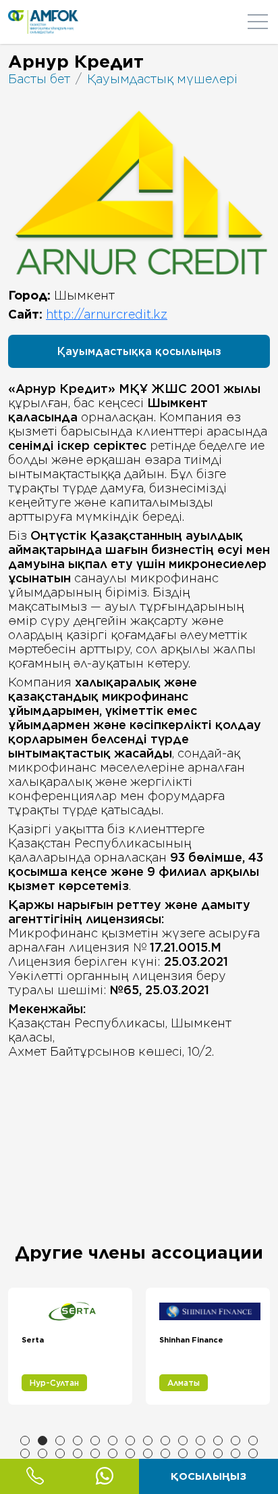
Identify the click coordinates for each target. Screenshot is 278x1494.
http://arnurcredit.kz (106, 314)
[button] (25, 1440)
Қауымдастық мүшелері (162, 79)
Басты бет (39, 79)
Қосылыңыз (208, 1476)
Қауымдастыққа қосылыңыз (139, 351)
